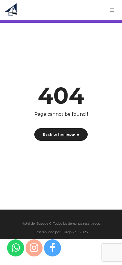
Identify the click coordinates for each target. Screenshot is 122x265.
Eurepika (69, 232)
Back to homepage (61, 134)
